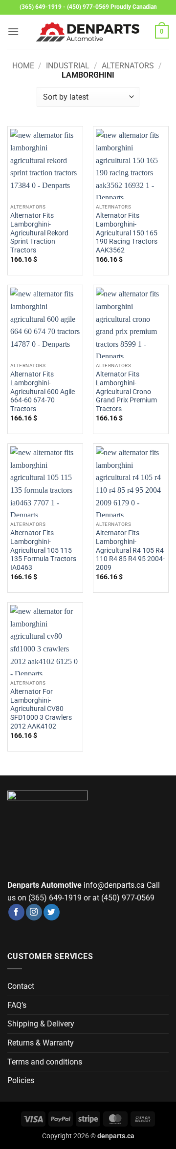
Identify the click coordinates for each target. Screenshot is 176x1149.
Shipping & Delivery (40, 1023)
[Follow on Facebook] (16, 912)
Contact (20, 986)
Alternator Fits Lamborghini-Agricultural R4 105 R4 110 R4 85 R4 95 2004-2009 (130, 550)
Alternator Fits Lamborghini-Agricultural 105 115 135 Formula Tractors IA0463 (43, 550)
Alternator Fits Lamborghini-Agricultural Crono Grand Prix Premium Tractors (126, 391)
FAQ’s (16, 1005)
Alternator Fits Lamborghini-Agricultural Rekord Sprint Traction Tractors (39, 232)
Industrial (67, 65)
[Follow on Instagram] (34, 912)
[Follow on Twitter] (52, 912)
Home (23, 65)
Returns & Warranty (40, 1042)
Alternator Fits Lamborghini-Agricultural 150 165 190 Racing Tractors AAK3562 (126, 232)
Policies (20, 1080)
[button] (13, 31)
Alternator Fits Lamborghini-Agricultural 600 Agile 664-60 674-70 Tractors (42, 391)
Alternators (128, 65)
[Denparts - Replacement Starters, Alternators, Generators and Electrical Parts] (88, 32)
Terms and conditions (44, 1061)
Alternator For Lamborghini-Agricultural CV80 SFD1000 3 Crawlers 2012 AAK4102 (41, 709)
